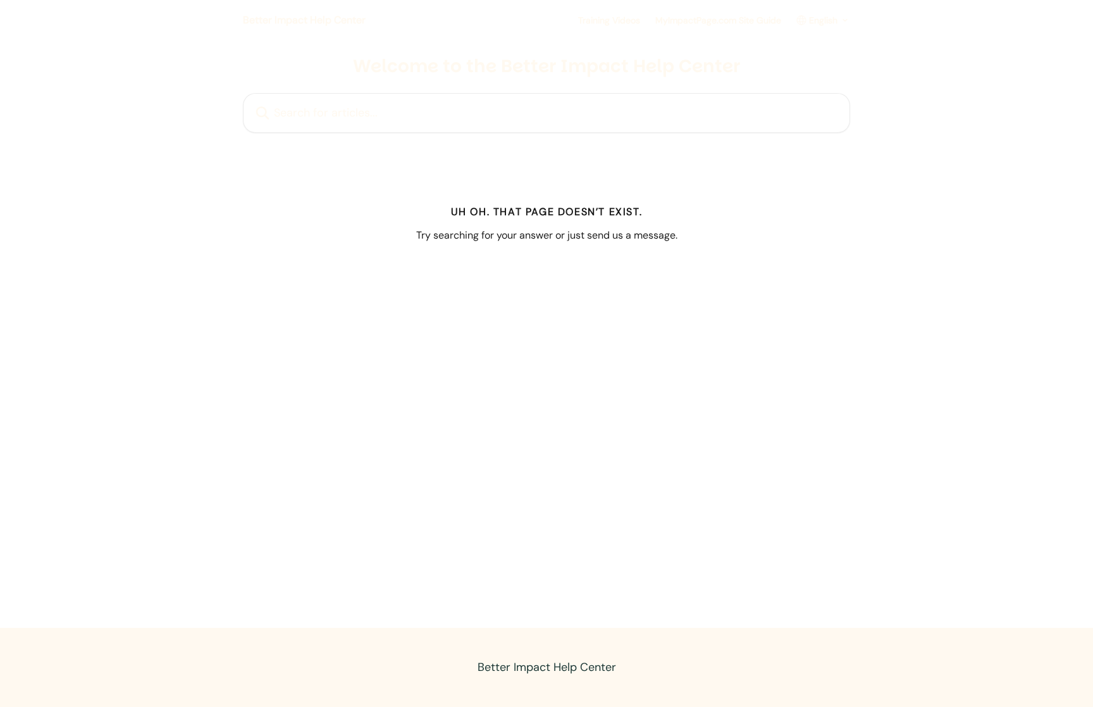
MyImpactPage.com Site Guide (718, 20)
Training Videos (609, 20)
